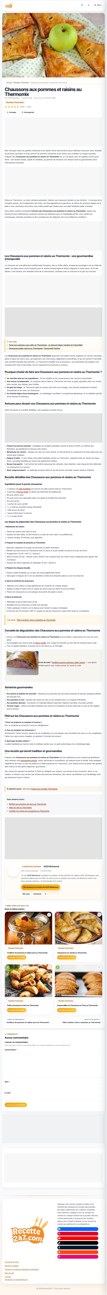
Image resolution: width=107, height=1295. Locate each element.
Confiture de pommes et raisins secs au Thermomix (27, 954)
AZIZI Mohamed (51, 868)
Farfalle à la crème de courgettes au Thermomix (29, 813)
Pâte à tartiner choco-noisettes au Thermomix (36, 622)
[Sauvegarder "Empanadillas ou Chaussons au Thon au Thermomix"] (98, 969)
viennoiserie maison (28, 762)
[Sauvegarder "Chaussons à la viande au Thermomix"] (98, 916)
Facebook (37, 895)
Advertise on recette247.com (16, 1283)
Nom (7, 1082)
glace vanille (40, 645)
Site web (26, 895)
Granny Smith (22, 494)
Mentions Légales (11, 1269)
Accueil (9, 82)
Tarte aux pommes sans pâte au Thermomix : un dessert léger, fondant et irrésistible (46, 344)
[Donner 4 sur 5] (14, 105)
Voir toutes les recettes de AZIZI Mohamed (40, 889)
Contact (8, 1280)
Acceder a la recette (16, 958)
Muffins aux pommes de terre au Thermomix (27, 806)
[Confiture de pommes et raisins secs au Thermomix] (28, 929)
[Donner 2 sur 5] (9, 105)
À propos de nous (12, 1265)
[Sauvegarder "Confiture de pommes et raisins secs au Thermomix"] (48, 916)
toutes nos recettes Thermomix (44, 790)
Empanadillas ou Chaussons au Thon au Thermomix (76, 1006)
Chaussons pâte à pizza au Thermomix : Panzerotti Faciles (34, 347)
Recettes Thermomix (21, 82)
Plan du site (9, 1276)
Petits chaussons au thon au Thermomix (23, 1006)
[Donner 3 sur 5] (12, 105)
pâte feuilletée (25, 491)
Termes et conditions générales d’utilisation (22, 1273)
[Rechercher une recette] (87, 5)
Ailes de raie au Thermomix (20, 809)
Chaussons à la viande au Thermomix (71, 954)
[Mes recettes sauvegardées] (80, 5)
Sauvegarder (29, 111)
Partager (12, 111)
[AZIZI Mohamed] (13, 872)
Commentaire (11, 1050)
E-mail (8, 1093)
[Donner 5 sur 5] (17, 105)
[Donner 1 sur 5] (6, 105)
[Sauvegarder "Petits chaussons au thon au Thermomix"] (48, 969)
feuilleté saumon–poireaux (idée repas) (67, 664)
